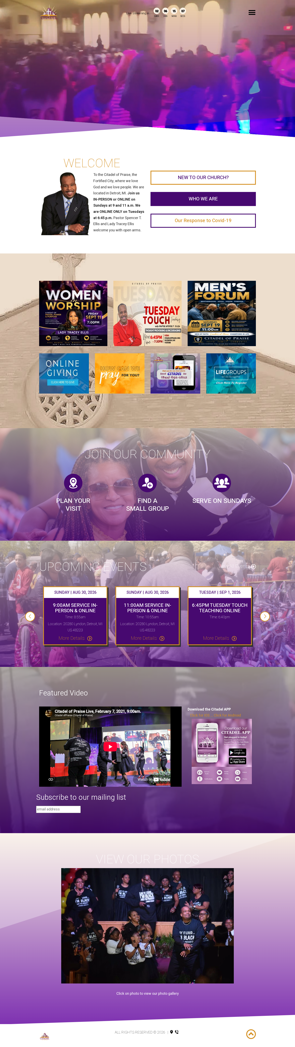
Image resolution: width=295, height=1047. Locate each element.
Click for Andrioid (227, 715)
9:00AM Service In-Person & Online (75, 608)
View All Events (233, 566)
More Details (72, 638)
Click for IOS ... (201, 715)
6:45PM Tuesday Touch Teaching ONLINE (219, 608)
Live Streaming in (137, 13)
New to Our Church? (203, 177)
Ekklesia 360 (147, 1038)
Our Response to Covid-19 (203, 220)
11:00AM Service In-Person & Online (147, 608)
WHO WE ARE (203, 198)
